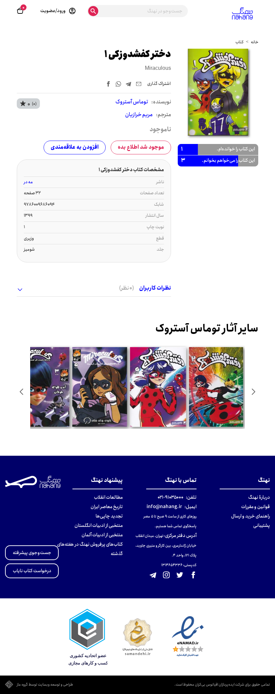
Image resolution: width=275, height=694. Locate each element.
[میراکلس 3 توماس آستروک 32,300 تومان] (42, 387)
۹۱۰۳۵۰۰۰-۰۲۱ (170, 497)
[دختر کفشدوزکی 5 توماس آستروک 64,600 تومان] (159, 387)
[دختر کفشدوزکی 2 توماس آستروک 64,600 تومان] (216, 387)
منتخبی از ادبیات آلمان (102, 535)
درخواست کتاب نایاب (32, 571)
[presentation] (253, 391)
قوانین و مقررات (255, 506)
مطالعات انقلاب (108, 497)
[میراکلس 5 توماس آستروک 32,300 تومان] (100, 387)
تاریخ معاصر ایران (107, 506)
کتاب (239, 42)
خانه (254, 42)
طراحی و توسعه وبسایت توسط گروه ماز (45, 685)
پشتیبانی (261, 525)
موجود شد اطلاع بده (141, 147)
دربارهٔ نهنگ (259, 497)
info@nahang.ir (164, 506)
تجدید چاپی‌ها (109, 516)
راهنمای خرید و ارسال (250, 516)
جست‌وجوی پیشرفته (32, 552)
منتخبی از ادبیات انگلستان (98, 525)
